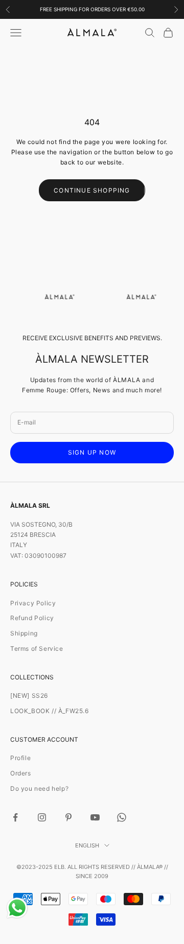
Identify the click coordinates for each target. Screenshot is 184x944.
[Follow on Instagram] (42, 817)
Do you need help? (39, 788)
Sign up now (92, 452)
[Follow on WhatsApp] (122, 817)
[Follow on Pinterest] (68, 817)
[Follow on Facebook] (15, 817)
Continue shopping (92, 190)
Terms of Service (36, 648)
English (87, 845)
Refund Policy (32, 618)
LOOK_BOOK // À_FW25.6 (49, 711)
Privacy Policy (33, 603)
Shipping (24, 633)
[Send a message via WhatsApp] (17, 908)
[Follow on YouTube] (95, 817)
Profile (20, 758)
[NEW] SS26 (29, 695)
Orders (20, 773)
